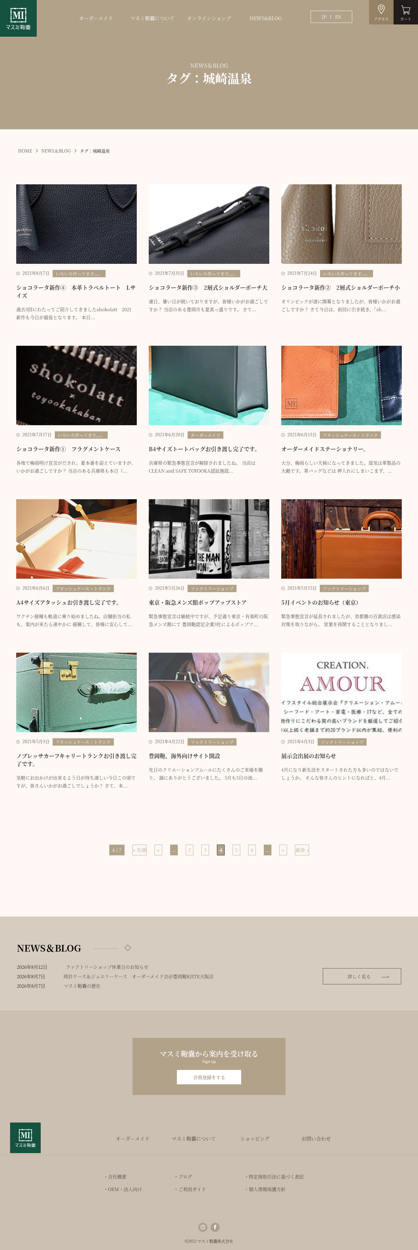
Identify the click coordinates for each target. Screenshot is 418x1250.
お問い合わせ (316, 1138)
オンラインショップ (209, 18)
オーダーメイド (96, 18)
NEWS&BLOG (265, 18)
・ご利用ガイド (190, 1189)
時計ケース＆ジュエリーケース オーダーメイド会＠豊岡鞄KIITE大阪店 (139, 976)
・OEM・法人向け (122, 1189)
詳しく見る (359, 976)
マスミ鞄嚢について (152, 18)
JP (324, 17)
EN (338, 17)
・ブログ (183, 1176)
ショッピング (255, 1138)
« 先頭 (139, 850)
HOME (25, 151)
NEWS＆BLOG (56, 151)
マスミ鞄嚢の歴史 (82, 986)
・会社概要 (114, 1176)
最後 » (302, 850)
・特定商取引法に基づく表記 (274, 1176)
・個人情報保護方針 (265, 1189)
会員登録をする (209, 1077)
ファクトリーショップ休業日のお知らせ (107, 967)
